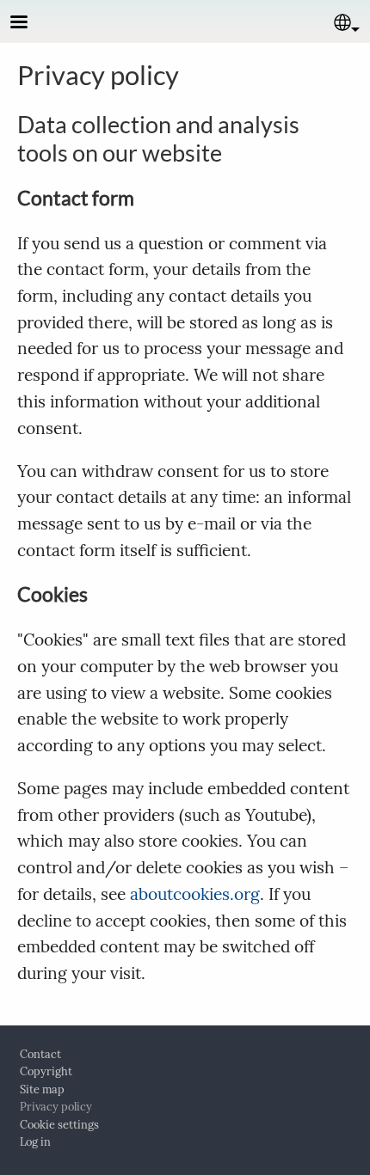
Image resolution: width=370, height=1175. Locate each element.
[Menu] (29, 24)
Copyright (46, 1071)
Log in (35, 1142)
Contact (40, 1054)
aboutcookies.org (195, 894)
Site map (42, 1089)
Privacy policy (56, 1106)
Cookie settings (59, 1124)
